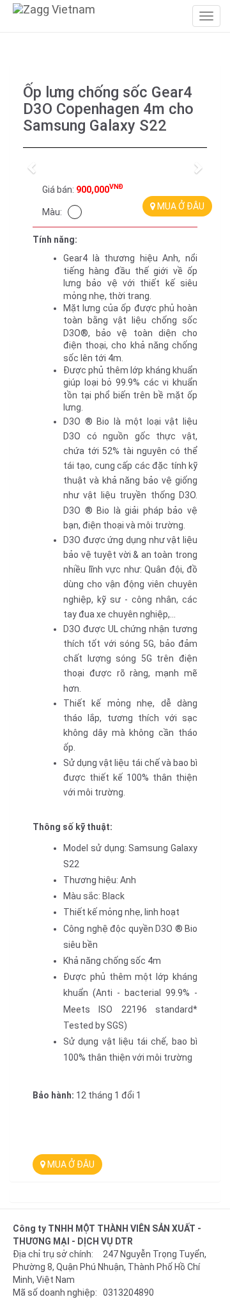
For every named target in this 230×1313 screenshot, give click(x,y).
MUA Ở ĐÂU (179, 206)
